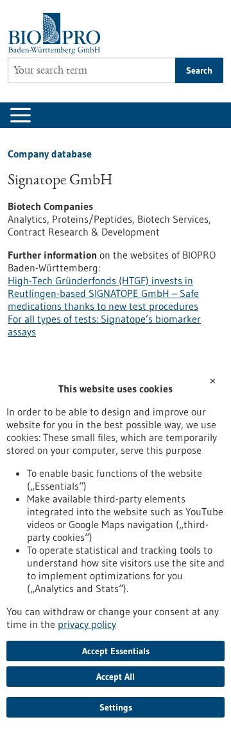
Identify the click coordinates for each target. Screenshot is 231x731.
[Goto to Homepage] (57, 33)
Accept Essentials (116, 651)
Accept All (115, 676)
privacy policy (87, 624)
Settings (115, 707)
